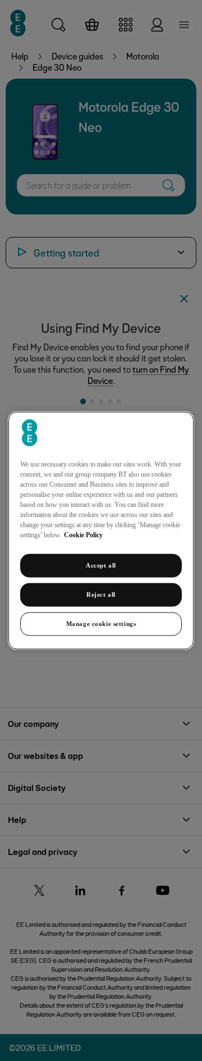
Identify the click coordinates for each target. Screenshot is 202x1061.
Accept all (101, 565)
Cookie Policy (83, 535)
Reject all (101, 594)
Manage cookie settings (101, 623)
